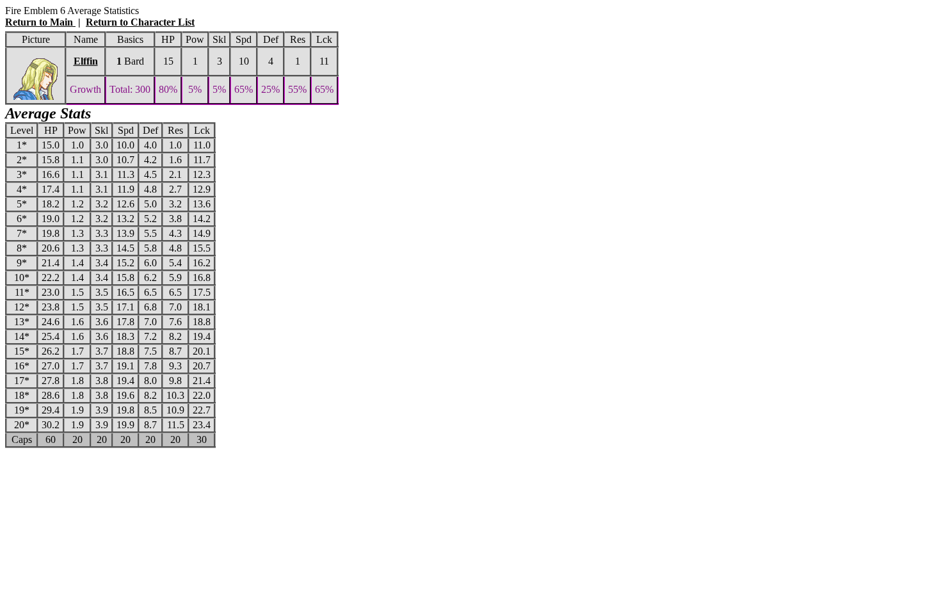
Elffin (86, 61)
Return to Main (40, 22)
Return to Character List (140, 22)
